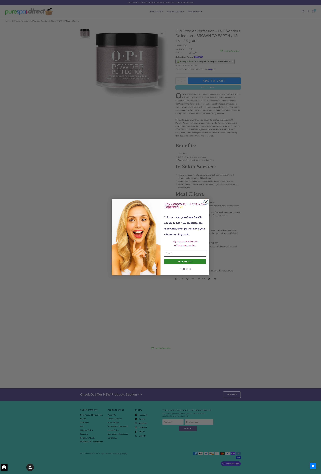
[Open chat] (313, 466)
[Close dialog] (206, 202)
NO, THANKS (185, 269)
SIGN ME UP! (185, 261)
